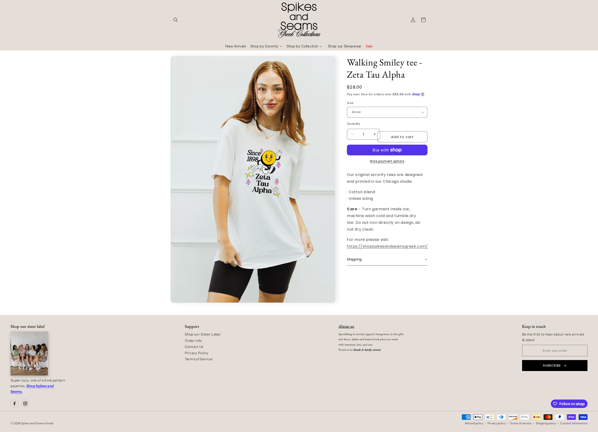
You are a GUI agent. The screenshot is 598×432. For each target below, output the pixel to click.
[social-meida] (14, 403)
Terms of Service (199, 359)
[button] (176, 20)
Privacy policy (496, 423)
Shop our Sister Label (203, 334)
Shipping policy (546, 423)
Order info (193, 341)
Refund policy (474, 423)
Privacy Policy (197, 353)
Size (350, 103)
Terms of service (521, 423)
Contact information (573, 423)
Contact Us (194, 347)
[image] (29, 353)
